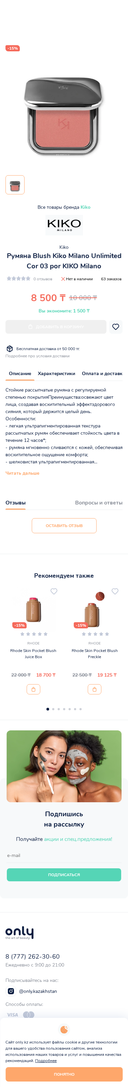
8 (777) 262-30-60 (32, 956)
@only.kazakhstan (38, 991)
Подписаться (64, 875)
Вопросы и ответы (99, 503)
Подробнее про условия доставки (37, 356)
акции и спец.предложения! (78, 839)
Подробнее (46, 1060)
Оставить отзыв (64, 525)
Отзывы (15, 503)
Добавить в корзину (60, 327)
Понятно (64, 1074)
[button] (47, 709)
